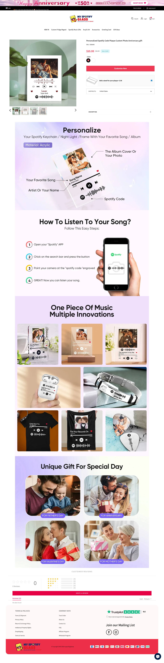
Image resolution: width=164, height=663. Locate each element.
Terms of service (20, 635)
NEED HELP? (152, 8)
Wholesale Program (65, 635)
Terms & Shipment (20, 616)
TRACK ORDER (137, 8)
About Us (61, 620)
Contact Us (62, 624)
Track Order (62, 616)
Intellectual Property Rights (23, 628)
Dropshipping (19, 631)
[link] (58, 30)
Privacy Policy (19, 620)
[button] (134, 18)
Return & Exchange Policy (22, 624)
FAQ (60, 628)
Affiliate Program (64, 631)
